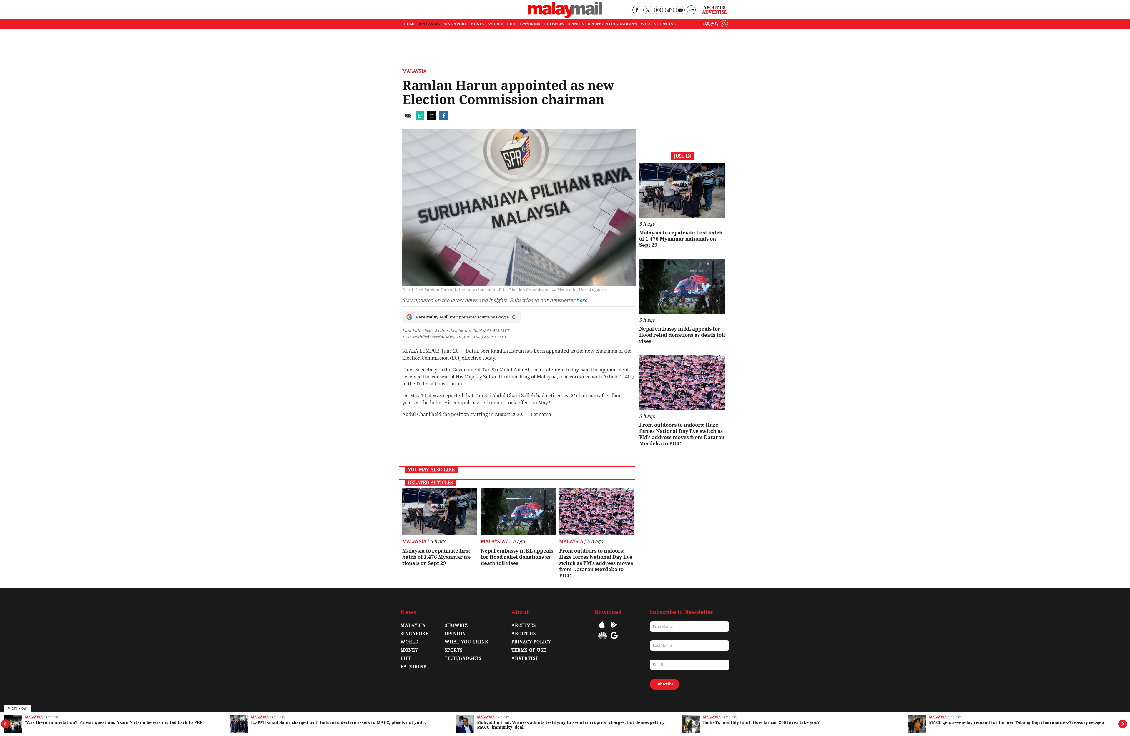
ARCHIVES (523, 625)
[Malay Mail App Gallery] (602, 639)
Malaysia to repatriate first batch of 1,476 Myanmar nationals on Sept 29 (436, 557)
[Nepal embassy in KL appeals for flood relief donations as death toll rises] (518, 511)
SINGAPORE (455, 24)
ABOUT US (523, 633)
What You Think (658, 24)
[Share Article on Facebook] (443, 118)
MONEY (477, 24)
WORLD (495, 24)
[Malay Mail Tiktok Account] (669, 10)
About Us (714, 7)
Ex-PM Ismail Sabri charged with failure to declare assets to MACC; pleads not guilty (338, 722)
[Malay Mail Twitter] (648, 10)
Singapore (414, 633)
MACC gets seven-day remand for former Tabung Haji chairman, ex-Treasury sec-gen (1016, 722)
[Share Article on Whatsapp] (420, 118)
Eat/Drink (414, 666)
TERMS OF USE (528, 650)
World (410, 642)
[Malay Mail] (565, 16)
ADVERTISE (525, 658)
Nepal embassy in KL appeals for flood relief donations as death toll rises (517, 557)
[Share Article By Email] (408, 118)
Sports (454, 650)
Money (409, 650)
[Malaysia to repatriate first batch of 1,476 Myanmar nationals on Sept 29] (439, 511)
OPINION (575, 24)
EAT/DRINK (530, 24)
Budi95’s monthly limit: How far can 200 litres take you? (761, 722)
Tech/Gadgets (463, 658)
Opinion (455, 633)
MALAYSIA (429, 24)
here (581, 300)
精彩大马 (710, 24)
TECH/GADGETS (621, 24)
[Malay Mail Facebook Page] (636, 10)
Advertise (714, 12)
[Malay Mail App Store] (601, 629)
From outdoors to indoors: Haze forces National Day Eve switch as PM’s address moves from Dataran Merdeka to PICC (596, 563)
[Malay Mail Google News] (614, 639)
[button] (514, 317)
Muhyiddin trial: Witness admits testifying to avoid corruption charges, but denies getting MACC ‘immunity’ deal (571, 725)
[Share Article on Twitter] (431, 118)
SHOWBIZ (554, 24)
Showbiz (456, 625)
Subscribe (664, 684)
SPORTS (595, 24)
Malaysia (34, 717)
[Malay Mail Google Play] (614, 629)
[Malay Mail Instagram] (658, 10)
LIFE (511, 24)
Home (409, 24)
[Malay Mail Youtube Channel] (680, 10)
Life (406, 658)
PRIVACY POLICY (531, 642)
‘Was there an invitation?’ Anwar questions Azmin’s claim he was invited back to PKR (114, 722)
